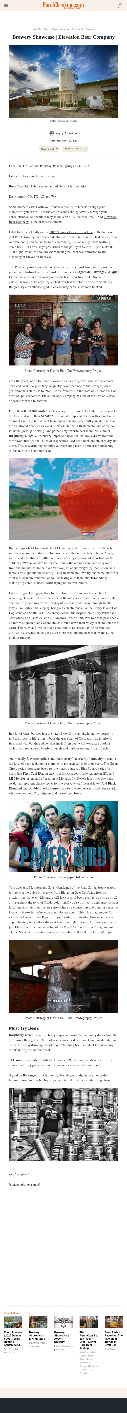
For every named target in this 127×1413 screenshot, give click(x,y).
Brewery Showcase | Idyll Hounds (37, 1335)
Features (83, 1366)
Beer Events (85, 1352)
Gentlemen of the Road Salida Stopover (82, 887)
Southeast (34, 1346)
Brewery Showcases (38, 1343)
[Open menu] (6, 5)
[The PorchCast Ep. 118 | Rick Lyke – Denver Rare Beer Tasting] (89, 1322)
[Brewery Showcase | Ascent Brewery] (63, 1322)
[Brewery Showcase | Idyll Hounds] (38, 1322)
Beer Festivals (10, 1349)
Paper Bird (49, 917)
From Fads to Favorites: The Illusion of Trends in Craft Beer (114, 1338)
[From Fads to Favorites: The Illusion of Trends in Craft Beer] (114, 1322)
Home (35, 29)
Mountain (59, 1349)
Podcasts (85, 1370)
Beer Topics (44, 29)
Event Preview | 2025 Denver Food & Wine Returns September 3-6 (13, 1338)
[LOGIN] (120, 5)
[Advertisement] (75, 1248)
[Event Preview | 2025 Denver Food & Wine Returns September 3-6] (13, 1322)
